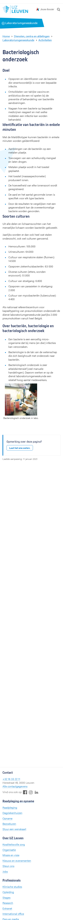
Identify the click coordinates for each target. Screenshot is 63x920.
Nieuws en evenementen (17, 861)
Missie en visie (11, 855)
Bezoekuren (9, 824)
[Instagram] (31, 792)
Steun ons (8, 866)
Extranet (7, 908)
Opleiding (8, 892)
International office (13, 914)
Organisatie (9, 850)
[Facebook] (25, 792)
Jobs (5, 871)
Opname (7, 818)
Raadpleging (10, 807)
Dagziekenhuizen (12, 813)
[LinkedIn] (36, 792)
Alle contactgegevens (15, 786)
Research (8, 903)
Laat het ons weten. (19, 447)
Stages (6, 897)
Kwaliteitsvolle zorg (14, 844)
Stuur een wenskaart (14, 829)
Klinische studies (12, 887)
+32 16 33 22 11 (11, 779)
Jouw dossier (47, 9)
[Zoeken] (58, 9)
